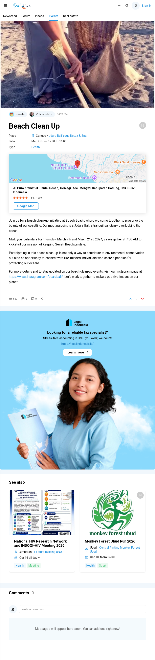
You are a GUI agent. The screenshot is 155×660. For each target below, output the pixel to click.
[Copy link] (42, 298)
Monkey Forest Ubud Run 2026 (110, 541)
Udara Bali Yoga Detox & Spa (68, 136)
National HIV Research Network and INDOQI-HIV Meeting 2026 (40, 543)
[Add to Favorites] (142, 125)
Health (35, 147)
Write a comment (33, 609)
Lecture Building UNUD (49, 552)
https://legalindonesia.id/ (77, 344)
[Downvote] (142, 298)
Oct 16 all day (28, 558)
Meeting (33, 565)
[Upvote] (130, 298)
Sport (102, 565)
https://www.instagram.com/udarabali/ (36, 277)
